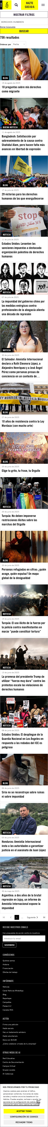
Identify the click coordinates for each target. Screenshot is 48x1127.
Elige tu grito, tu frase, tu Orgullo (21, 471)
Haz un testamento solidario (14, 1032)
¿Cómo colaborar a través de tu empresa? (19, 1044)
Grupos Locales (9, 1070)
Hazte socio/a (29, 5)
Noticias (6, 987)
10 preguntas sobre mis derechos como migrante (21, 89)
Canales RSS (8, 1010)
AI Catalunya (8, 1074)
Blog (4, 994)
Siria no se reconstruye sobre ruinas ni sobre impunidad (23, 794)
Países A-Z (7, 1006)
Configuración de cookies (24, 1116)
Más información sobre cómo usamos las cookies (21, 1103)
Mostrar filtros (24, 15)
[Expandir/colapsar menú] (43, 5)
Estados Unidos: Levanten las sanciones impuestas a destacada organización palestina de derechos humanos (23, 250)
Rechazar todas (24, 1122)
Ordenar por (5, 44)
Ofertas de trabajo (10, 972)
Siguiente (31, 917)
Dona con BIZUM (10, 1040)
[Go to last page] (44, 917)
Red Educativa (9, 1058)
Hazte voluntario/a (10, 1036)
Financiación (8, 968)
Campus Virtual (9, 1066)
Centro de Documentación (13, 1062)
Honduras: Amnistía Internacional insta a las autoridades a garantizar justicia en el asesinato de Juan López (24, 846)
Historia (6, 964)
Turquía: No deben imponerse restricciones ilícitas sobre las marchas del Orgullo (19, 520)
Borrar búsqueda (7, 26)
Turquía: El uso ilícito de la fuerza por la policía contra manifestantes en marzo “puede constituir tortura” (23, 627)
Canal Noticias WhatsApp (13, 990)
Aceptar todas (24, 1111)
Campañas (7, 1002)
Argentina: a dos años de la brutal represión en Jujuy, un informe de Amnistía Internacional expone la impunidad (21, 901)
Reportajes (7, 998)
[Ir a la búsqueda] (16, 5)
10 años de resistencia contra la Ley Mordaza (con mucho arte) (23, 423)
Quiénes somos (9, 960)
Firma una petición (10, 1024)
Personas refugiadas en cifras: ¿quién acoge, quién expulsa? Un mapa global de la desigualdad (24, 573)
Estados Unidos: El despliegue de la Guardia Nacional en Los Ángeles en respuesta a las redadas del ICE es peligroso (22, 740)
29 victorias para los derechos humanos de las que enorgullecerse (23, 196)
